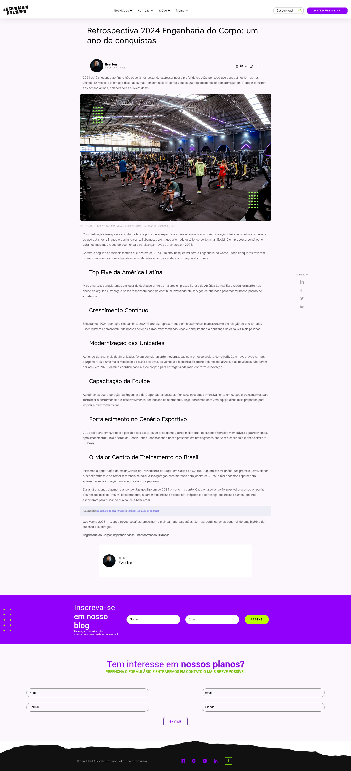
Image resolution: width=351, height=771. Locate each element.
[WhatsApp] (303, 306)
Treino (180, 10)
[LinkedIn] (302, 282)
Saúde (162, 10)
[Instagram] (193, 761)
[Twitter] (302, 298)
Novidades (121, 10)
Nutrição (144, 10)
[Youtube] (205, 761)
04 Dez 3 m (249, 66)
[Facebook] (302, 290)
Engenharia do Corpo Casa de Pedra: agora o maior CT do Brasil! (128, 511)
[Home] (15, 9)
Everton (115, 66)
